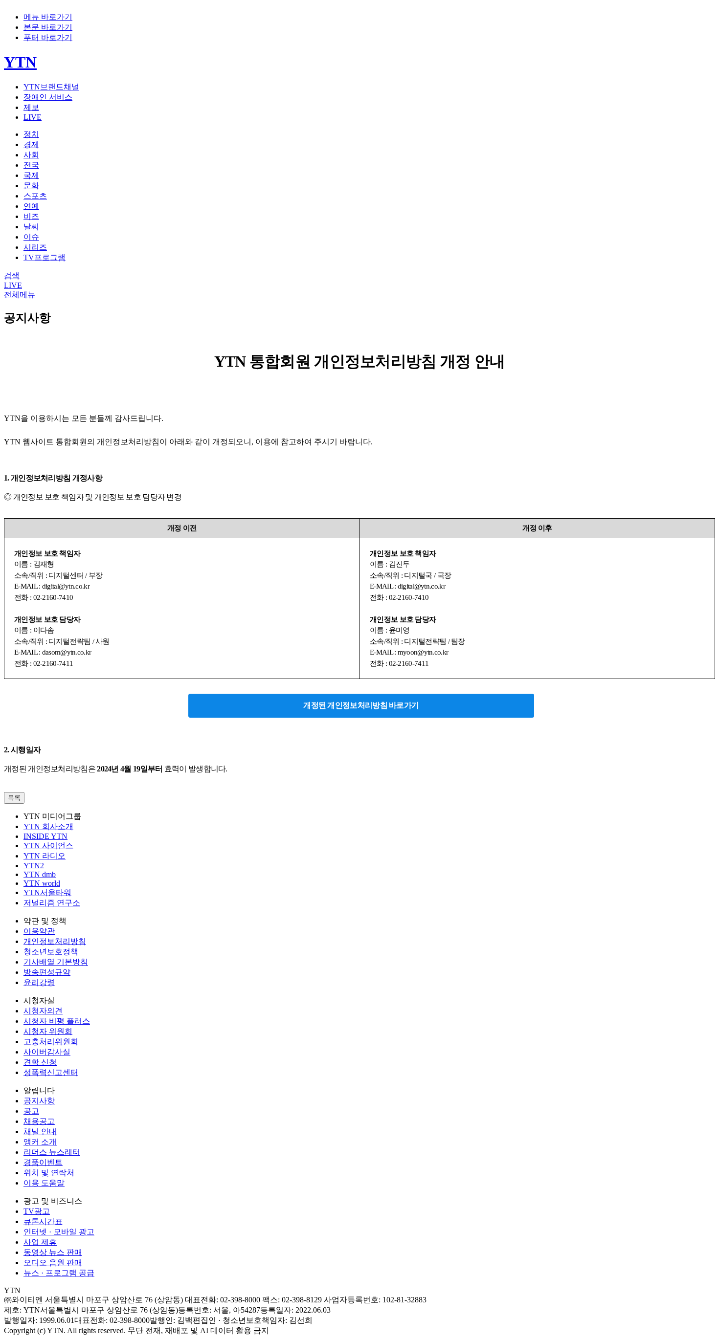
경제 (31, 144)
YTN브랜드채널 (51, 87)
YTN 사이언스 (48, 845)
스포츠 (35, 196)
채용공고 (39, 1121)
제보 (31, 107)
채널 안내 (40, 1131)
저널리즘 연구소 (51, 903)
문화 (31, 185)
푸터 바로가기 (47, 37)
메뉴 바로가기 (47, 17)
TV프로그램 (44, 257)
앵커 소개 (40, 1142)
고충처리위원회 (50, 1041)
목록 (14, 797)
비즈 (31, 216)
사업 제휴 (40, 1242)
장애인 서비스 (47, 97)
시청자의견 (43, 1011)
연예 (31, 206)
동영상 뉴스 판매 (52, 1252)
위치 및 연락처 (48, 1172)
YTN (20, 62)
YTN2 (33, 865)
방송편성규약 (46, 972)
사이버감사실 (46, 1052)
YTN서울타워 (47, 892)
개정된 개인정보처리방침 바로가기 (361, 705)
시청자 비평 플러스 (56, 1021)
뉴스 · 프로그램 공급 (58, 1273)
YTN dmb (39, 874)
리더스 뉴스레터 (51, 1152)
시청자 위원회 (47, 1031)
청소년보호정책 (50, 951)
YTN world (41, 883)
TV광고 (36, 1211)
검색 (12, 275)
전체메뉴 (19, 294)
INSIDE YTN (45, 836)
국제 (31, 175)
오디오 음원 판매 (52, 1262)
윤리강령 (39, 982)
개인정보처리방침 (54, 941)
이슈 (31, 237)
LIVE (32, 117)
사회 (31, 155)
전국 (31, 165)
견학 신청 (40, 1062)
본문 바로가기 (47, 27)
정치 (31, 134)
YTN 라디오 (44, 856)
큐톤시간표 (43, 1221)
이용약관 (39, 931)
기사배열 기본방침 (55, 962)
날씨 (31, 226)
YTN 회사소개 (48, 826)
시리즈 (35, 247)
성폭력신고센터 (50, 1072)
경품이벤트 (43, 1162)
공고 (31, 1111)
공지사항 (39, 1101)
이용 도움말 (44, 1183)
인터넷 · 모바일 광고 (58, 1232)
